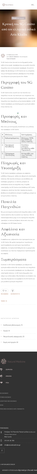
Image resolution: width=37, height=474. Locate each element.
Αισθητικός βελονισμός (11, 325)
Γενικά (5, 331)
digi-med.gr (22, 470)
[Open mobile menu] (33, 5)
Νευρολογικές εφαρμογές (12, 336)
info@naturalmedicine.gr (12, 445)
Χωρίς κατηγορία (9, 342)
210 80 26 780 (9, 440)
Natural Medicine (14, 56)
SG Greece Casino (16, 223)
